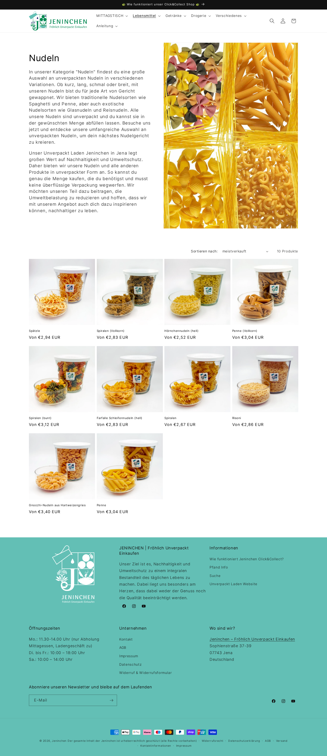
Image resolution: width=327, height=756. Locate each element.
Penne (101, 505)
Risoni (236, 418)
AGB (122, 647)
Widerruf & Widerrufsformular (145, 673)
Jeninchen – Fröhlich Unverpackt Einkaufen (252, 639)
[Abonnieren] (111, 700)
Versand (282, 740)
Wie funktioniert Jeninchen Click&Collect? (247, 559)
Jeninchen (59, 740)
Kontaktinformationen (155, 745)
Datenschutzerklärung (244, 740)
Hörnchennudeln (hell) (181, 331)
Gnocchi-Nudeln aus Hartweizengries (57, 505)
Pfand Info (219, 567)
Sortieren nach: (204, 251)
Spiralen (170, 418)
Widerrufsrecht (212, 740)
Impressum (128, 656)
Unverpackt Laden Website (233, 584)
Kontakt (126, 639)
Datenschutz (130, 664)
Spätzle (34, 331)
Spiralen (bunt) (40, 418)
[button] (111, 16)
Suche (215, 576)
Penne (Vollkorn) (245, 331)
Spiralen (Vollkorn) (111, 331)
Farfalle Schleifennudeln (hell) (120, 418)
